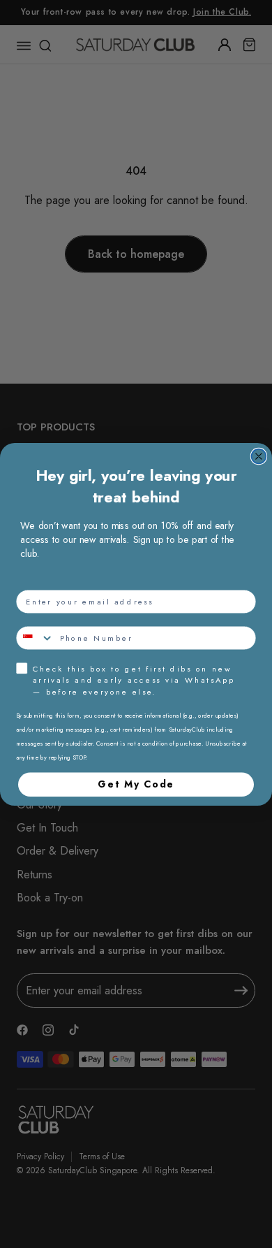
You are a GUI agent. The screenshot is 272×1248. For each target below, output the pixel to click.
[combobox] (35, 637)
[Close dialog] (259, 456)
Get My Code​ (136, 784)
